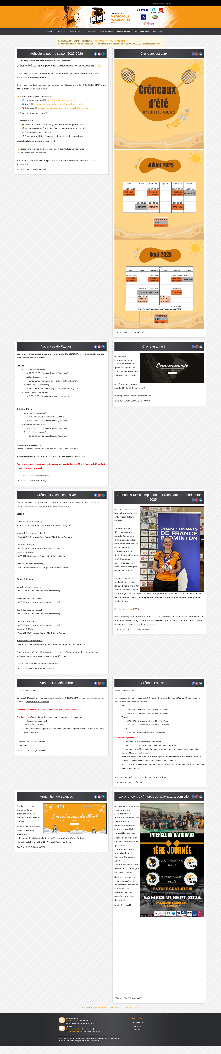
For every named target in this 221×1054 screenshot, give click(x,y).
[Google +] (99, 54)
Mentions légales (138, 1023)
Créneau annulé (153, 346)
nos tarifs (121, 40)
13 (106, 1007)
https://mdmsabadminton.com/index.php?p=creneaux (64, 108)
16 (113, 1007)
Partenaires (158, 31)
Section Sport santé (141, 31)
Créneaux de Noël (154, 683)
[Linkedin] (103, 54)
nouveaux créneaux (105, 40)
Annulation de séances (56, 796)
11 (102, 1007)
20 (122, 1007)
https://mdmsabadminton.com (61, 100)
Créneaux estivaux (154, 53)
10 (100, 1007)
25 (132, 1007)
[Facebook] (95, 54)
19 (119, 1007)
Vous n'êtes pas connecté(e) (163, 3)
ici (159, 43)
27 (137, 1007)
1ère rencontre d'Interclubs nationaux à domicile (154, 796)
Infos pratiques (76, 31)
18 (117, 1007)
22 (126, 1007)
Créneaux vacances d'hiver (56, 495)
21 (124, 1007)
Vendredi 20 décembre (56, 683)
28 (139, 1007)
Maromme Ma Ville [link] (123, 829)
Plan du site (136, 1026)
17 (115, 1007)
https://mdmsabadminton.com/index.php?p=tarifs (58, 104)
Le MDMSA (60, 31)
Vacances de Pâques (56, 346)
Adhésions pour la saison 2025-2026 (56, 53)
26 (135, 1007)
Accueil (49, 31)
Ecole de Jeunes (106, 31)
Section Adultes (123, 31)
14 (108, 1007)
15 (111, 1007)
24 (130, 1007)
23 (128, 1007)
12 (104, 1007)
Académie (92, 31)
